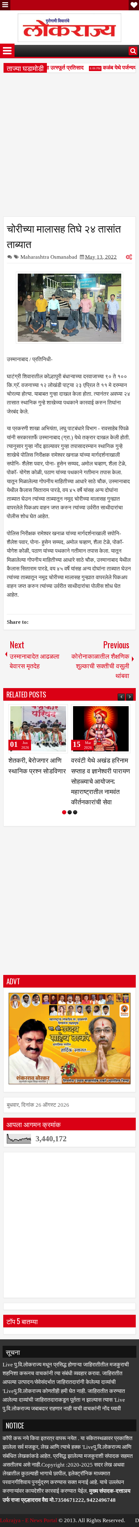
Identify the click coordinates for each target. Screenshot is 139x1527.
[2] (70, 802)
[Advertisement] (69, 147)
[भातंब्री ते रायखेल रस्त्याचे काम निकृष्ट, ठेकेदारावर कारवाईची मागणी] (101, 728)
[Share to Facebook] (46, 712)
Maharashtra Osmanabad (48, 257)
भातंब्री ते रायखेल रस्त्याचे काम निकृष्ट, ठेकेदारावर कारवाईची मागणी (101, 770)
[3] (75, 802)
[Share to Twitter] (53, 712)
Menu (5, 5)
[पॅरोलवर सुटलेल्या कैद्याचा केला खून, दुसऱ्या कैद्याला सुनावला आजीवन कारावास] (38, 728)
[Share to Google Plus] (61, 712)
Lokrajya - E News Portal (28, 1510)
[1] (64, 802)
